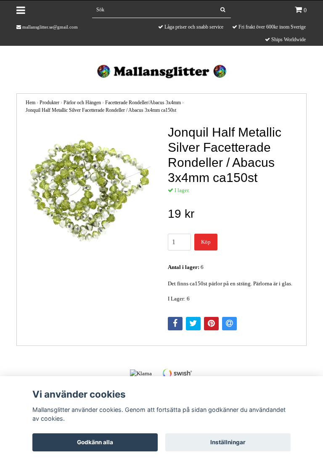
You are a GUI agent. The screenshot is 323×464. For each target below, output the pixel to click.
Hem (30, 102)
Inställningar (228, 442)
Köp (206, 242)
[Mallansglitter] (161, 70)
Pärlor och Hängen (82, 102)
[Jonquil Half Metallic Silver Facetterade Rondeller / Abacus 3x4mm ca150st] (90, 189)
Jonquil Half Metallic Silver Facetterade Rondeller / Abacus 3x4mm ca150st (101, 110)
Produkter (49, 102)
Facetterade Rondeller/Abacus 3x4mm (143, 102)
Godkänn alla (95, 442)
